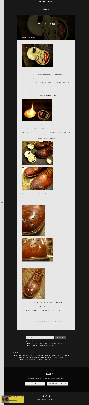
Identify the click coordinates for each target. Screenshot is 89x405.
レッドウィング (30, 341)
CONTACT (46, 374)
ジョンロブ (53, 343)
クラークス (39, 343)
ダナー (41, 345)
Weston (56, 341)
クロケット (46, 343)
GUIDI (46, 345)
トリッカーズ (38, 341)
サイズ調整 (35, 345)
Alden (45, 341)
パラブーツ (51, 341)
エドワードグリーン (31, 343)
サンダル (52, 345)
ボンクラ (29, 345)
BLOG (46, 9)
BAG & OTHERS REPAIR (32, 37)
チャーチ (60, 343)
